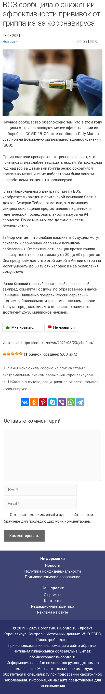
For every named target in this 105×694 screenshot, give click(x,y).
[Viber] (62, 402)
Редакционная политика (52, 606)
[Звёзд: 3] (13, 353)
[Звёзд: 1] (5, 353)
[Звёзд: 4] (17, 353)
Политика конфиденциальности (52, 571)
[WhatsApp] (71, 402)
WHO (86, 634)
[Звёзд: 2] (9, 353)
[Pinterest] (43, 402)
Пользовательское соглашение (52, 577)
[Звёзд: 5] (21, 353)
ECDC (96, 634)
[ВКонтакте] (25, 402)
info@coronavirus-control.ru (52, 657)
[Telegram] (80, 402)
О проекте (52, 595)
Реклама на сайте (52, 612)
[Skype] (52, 402)
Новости (10, 41)
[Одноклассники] (34, 402)
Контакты (52, 600)
